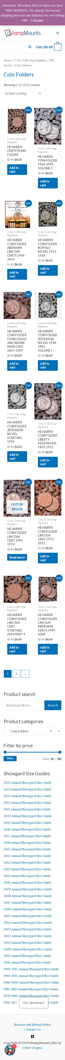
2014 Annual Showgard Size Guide (27, 856)
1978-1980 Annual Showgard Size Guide (31, 996)
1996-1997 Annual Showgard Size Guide (31, 969)
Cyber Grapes (32, 1048)
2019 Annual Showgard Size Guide (27, 822)
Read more (17, 557)
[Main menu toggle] (57, 33)
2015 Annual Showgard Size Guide (27, 849)
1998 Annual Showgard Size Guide (27, 962)
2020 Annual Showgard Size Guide (28, 816)
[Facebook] (32, 1036)
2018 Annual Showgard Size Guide (27, 829)
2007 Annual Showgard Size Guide (27, 902)
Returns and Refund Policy (32, 1024)
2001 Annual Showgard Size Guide (27, 942)
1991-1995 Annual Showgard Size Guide (31, 976)
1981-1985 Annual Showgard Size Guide (31, 989)
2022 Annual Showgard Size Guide (27, 802)
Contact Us (33, 1029)
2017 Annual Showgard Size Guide (27, 836)
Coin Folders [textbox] (29, 731)
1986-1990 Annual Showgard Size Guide (31, 982)
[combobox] (32, 731)
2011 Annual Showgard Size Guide (27, 876)
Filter (10, 758)
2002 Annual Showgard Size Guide (28, 936)
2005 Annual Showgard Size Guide (28, 916)
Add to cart (14, 169)
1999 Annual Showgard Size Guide (27, 956)
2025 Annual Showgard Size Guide (27, 782)
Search (53, 705)
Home (8, 60)
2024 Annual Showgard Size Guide (27, 789)
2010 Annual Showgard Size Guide (27, 882)
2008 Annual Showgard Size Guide (28, 896)
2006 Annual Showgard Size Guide (28, 909)
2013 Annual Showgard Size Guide (27, 862)
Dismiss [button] (38, 20)
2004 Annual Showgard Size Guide (28, 922)
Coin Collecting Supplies (31, 60)
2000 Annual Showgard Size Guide (28, 949)
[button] (30, 47)
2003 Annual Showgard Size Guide (28, 929)
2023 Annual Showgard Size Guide (27, 796)
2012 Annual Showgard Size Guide (27, 869)
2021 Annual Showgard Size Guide (27, 809)
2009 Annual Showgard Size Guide (28, 889)
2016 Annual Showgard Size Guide (27, 843)
